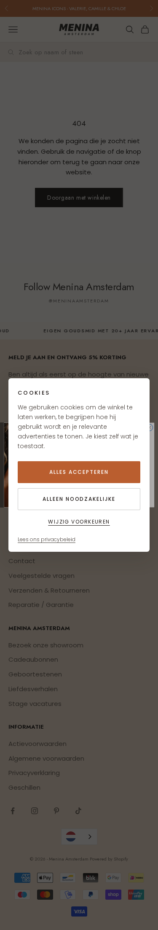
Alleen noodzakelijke (79, 498)
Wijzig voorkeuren (79, 521)
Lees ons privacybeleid (46, 539)
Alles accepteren (79, 472)
